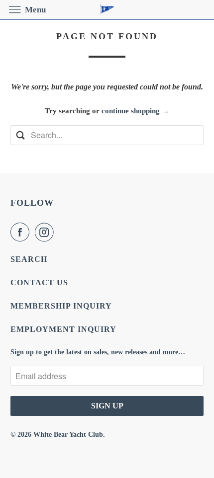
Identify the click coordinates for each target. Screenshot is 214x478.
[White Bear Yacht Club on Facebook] (21, 232)
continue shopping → (135, 111)
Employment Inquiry (63, 329)
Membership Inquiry (61, 306)
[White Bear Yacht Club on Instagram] (46, 232)
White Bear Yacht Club (68, 434)
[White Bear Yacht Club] (107, 9)
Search (28, 259)
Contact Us (39, 282)
